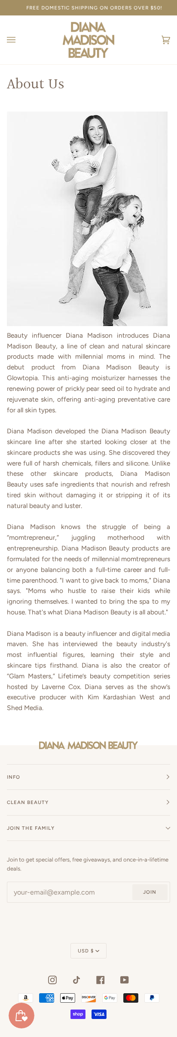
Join (149, 892)
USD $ (86, 951)
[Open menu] (20, 39)
